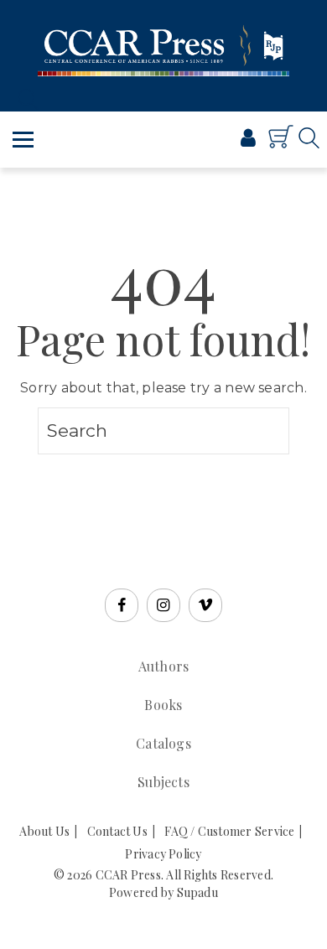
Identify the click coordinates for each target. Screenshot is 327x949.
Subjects (163, 782)
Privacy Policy (163, 854)
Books (163, 704)
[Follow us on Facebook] (121, 605)
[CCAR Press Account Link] (248, 140)
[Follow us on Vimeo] (205, 605)
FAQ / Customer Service (229, 831)
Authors (163, 666)
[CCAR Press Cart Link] (280, 144)
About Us (44, 831)
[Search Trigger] (23, 98)
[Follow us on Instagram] (163, 605)
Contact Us (117, 831)
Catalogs (163, 743)
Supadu (197, 892)
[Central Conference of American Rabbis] (192, 143)
